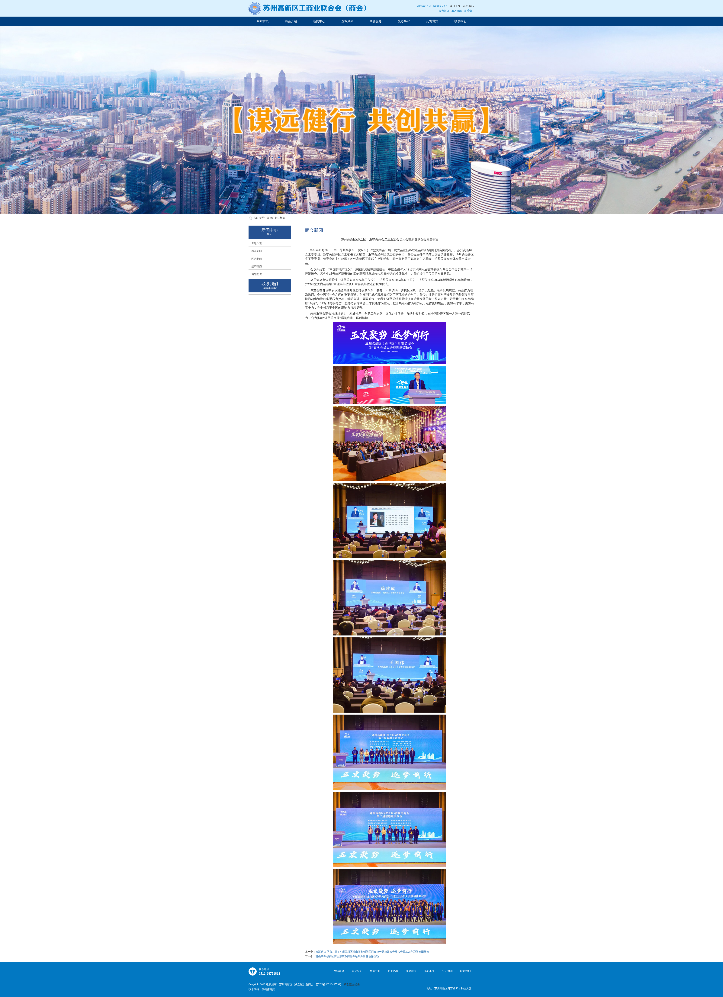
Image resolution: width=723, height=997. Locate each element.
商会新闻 (280, 218)
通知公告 (256, 274)
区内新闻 (256, 258)
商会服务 (376, 21)
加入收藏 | (457, 10)
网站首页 (263, 21)
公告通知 (432, 21)
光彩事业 (404, 21)
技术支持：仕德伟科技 (262, 989)
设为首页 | (445, 10)
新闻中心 (319, 21)
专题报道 (256, 243)
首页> (270, 218)
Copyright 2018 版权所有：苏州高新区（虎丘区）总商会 (282, 984)
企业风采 (347, 21)
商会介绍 (291, 21)
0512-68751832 (269, 973)
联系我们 (469, 10)
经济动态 (256, 266)
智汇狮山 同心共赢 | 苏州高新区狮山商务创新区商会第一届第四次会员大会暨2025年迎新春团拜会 (372, 951)
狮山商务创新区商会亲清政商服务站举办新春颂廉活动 (347, 956)
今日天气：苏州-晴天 (462, 6)
